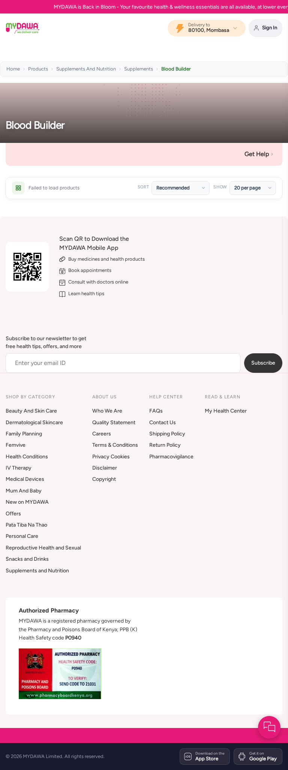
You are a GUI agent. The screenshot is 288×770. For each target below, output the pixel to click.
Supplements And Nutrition (86, 69)
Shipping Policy (167, 434)
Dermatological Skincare (34, 422)
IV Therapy (19, 468)
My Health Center (226, 411)
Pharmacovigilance (171, 456)
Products (38, 69)
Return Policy (165, 445)
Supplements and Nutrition (37, 570)
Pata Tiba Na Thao (26, 525)
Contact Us (162, 422)
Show (220, 187)
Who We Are (107, 411)
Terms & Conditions (115, 445)
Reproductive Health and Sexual (43, 548)
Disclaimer (104, 468)
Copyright (104, 479)
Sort (143, 187)
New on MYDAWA (27, 502)
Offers (13, 513)
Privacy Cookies (111, 456)
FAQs (156, 411)
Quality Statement (113, 422)
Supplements (138, 69)
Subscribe (263, 363)
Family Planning (24, 434)
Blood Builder (175, 69)
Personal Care (22, 536)
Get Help (256, 154)
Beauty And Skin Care (31, 411)
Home (13, 69)
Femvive (16, 445)
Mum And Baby (24, 491)
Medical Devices (25, 479)
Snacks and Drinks (27, 559)
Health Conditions (27, 456)
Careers (101, 434)
